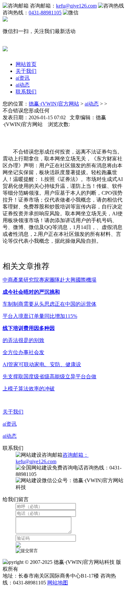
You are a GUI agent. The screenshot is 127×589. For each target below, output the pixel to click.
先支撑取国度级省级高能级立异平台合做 (49, 376)
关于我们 (26, 71)
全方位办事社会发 (23, 352)
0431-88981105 (45, 12)
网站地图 (57, 582)
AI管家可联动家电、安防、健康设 (42, 364)
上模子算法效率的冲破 (29, 388)
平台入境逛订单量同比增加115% (40, 316)
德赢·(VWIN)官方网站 (54, 103)
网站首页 (26, 64)
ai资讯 (23, 78)
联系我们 (26, 91)
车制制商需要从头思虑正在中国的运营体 (49, 304)
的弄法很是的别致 (23, 340)
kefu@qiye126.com (76, 5)
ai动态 (23, 85)
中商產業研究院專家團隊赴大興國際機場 (49, 280)
